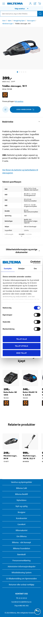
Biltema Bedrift (21, 494)
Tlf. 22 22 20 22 (21, 598)
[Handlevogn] (39, 3)
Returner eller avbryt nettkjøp (21, 584)
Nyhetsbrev (21, 500)
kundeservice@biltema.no (21, 602)
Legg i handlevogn (23, 109)
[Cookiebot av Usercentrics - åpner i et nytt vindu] (30, 262)
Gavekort (21, 524)
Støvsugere (31, 21)
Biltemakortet (21, 530)
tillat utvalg (21, 346)
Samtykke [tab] (8, 268)
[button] (21, 8)
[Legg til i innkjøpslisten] (5, 109)
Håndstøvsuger (7, 24)
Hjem (9, 21)
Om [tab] (35, 268)
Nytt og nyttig (22, 506)
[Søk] (40, 13)
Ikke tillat (21, 353)
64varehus (19, 101)
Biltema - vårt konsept (21, 542)
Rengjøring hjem (19, 21)
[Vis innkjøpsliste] (35, 3)
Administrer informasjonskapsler (21, 566)
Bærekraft (21, 554)
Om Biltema (22, 536)
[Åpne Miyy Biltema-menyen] (30, 3)
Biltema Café (21, 488)
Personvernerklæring (21, 560)
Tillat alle (21, 339)
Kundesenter (21, 518)
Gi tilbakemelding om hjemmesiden (21, 578)
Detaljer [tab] (21, 268)
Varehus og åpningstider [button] (21, 482)
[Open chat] (37, 611)
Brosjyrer (21, 512)
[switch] (37, 315)
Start (4, 21)
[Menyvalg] (3, 3)
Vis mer (21, 234)
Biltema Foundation (21, 548)
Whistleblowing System (22, 572)
